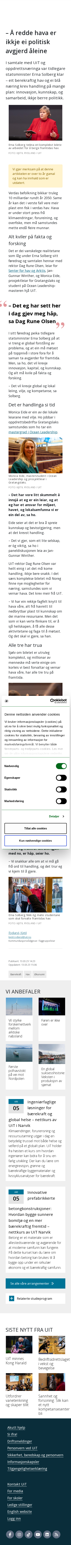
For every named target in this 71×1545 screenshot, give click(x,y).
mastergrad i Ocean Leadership (33, 432)
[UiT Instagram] (19, 1534)
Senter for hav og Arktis (27, 270)
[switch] (61, 778)
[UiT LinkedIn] (47, 1534)
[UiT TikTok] (29, 1534)
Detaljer (54, 816)
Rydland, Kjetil (18, 933)
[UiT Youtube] (38, 1534)
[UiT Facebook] (10, 1534)
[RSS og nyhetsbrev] (56, 1534)
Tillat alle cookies (35, 828)
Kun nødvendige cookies (35, 840)
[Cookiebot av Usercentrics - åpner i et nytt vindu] (50, 701)
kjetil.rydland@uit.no (20, 937)
